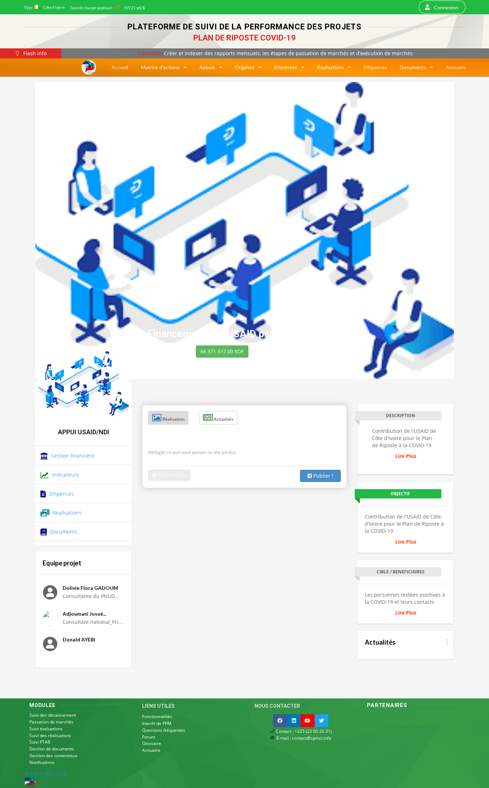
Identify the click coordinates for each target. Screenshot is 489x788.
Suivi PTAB (39, 742)
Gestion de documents (51, 749)
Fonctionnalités (157, 717)
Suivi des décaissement (52, 715)
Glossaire (151, 743)
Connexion (445, 7)
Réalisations (330, 67)
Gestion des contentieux (53, 756)
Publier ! (322, 475)
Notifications (41, 762)
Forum (148, 737)
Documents (413, 67)
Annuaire (456, 67)
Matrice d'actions (160, 67)
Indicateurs (64, 474)
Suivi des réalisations (50, 735)
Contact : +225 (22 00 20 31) (303, 731)
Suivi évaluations (46, 729)
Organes (245, 67)
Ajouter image (171, 475)
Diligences (375, 67)
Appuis (207, 67)
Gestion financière (72, 455)
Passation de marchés (51, 722)
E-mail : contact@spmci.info (303, 737)
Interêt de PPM (156, 723)
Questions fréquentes (163, 730)
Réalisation (172, 419)
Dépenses (285, 67)
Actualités (223, 419)
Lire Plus (405, 456)
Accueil (120, 67)
